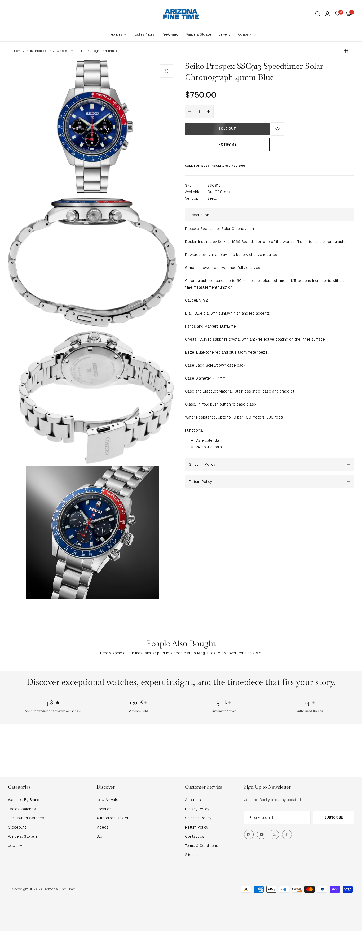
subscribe (333, 817)
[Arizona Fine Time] (181, 14)
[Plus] (208, 111)
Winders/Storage (23, 836)
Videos (102, 827)
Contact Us (194, 836)
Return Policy (196, 827)
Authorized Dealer (112, 818)
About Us (193, 799)
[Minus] (190, 111)
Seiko (212, 198)
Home (18, 51)
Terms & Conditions (201, 845)
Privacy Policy (197, 809)
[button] (277, 129)
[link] (247, 34)
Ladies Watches (22, 809)
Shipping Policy (198, 818)
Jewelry (15, 845)
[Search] (317, 14)
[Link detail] (249, 834)
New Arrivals (107, 799)
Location (104, 809)
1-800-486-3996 (234, 165)
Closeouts (17, 827)
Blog (100, 836)
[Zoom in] (166, 71)
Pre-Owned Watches (26, 818)
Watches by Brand (23, 799)
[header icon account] (327, 13)
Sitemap (192, 854)
